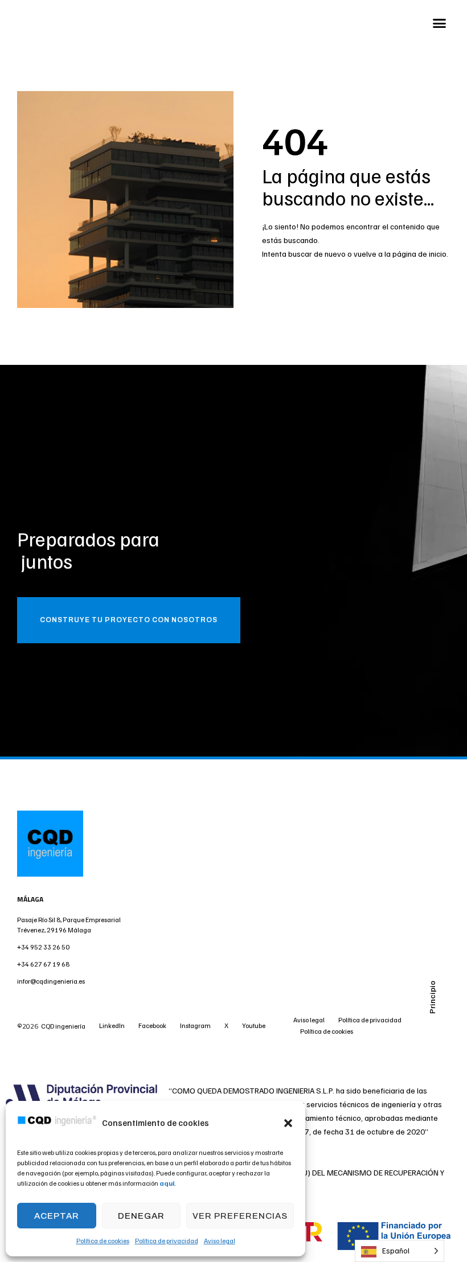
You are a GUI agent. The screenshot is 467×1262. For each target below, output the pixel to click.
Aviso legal (219, 1240)
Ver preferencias (240, 1215)
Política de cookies (102, 1240)
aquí (166, 1183)
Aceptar (56, 1215)
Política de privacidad (166, 1240)
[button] (288, 1123)
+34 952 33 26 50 (44, 947)
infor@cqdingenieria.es (51, 981)
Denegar (141, 1215)
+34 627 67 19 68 (43, 964)
